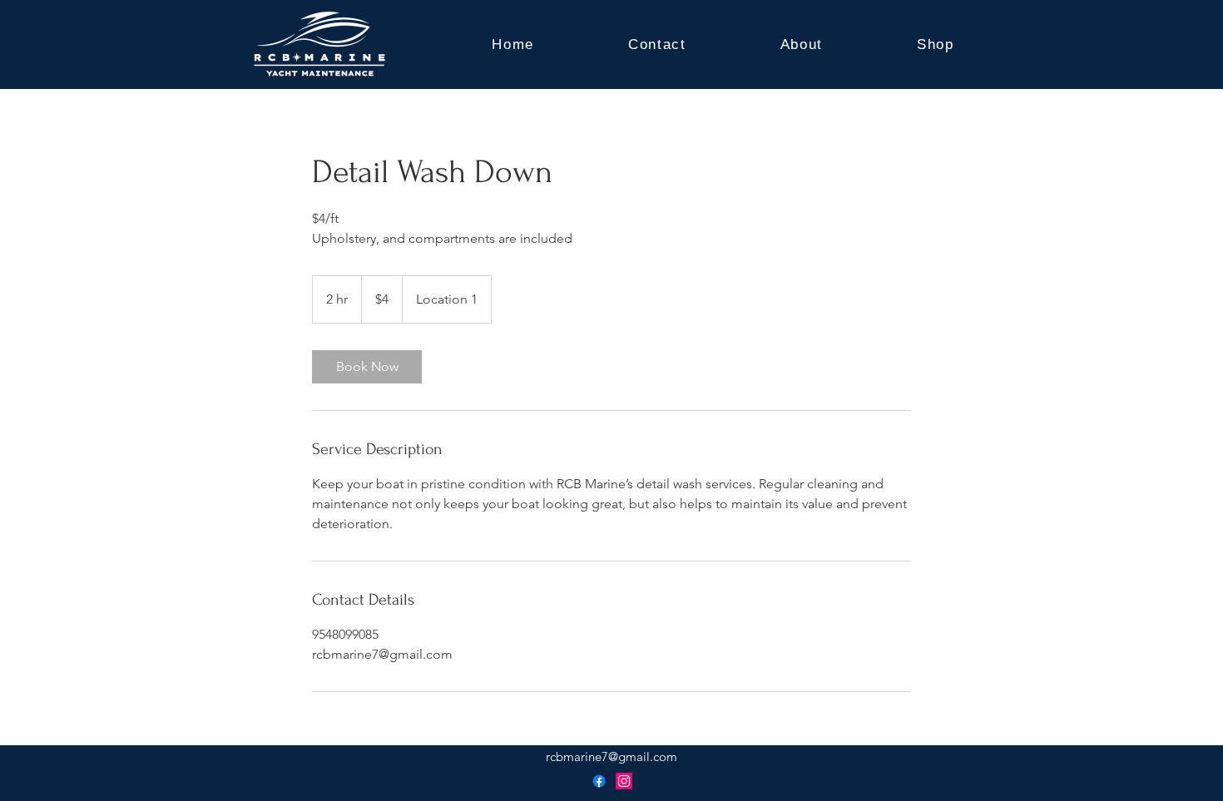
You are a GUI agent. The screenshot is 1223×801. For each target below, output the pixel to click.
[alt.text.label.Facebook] (599, 781)
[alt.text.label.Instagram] (624, 781)
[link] (367, 366)
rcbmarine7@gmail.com (611, 756)
